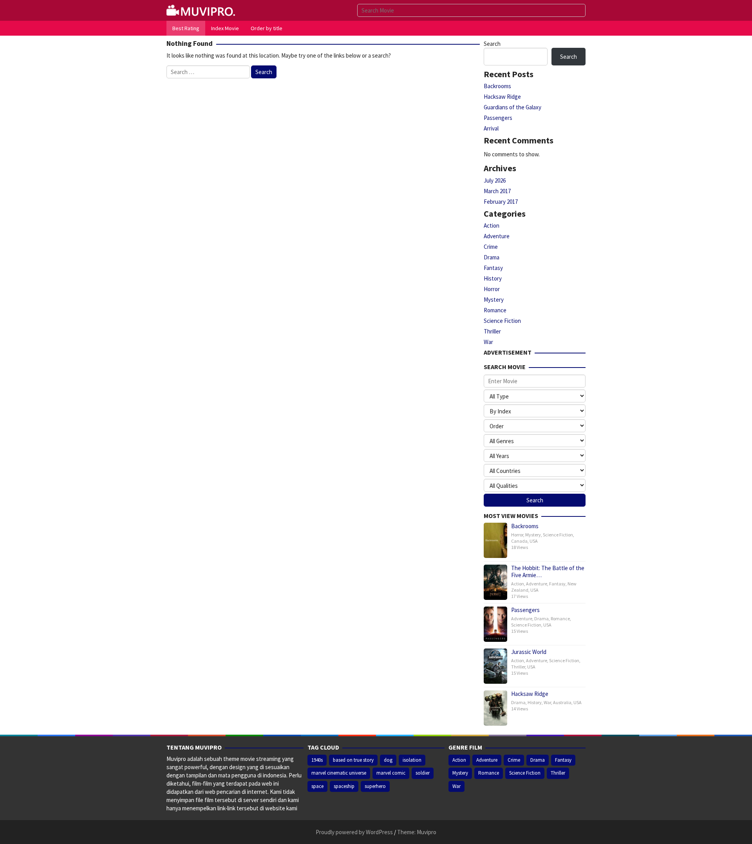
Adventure (497, 236)
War (488, 342)
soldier (423, 773)
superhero (375, 786)
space (317, 786)
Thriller (492, 331)
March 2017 (497, 191)
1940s (317, 760)
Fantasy (493, 268)
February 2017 (501, 201)
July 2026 (495, 180)
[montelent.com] (201, 9)
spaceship (344, 786)
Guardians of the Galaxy (512, 107)
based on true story (353, 760)
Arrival (491, 128)
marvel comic (390, 773)
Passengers (498, 117)
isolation (412, 760)
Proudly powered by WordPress (354, 832)
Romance (495, 310)
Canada (519, 541)
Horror (492, 289)
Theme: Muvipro (416, 832)
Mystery (494, 299)
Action (491, 225)
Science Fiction (502, 320)
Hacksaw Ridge (502, 96)
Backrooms (497, 86)
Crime (491, 246)
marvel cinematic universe (338, 773)
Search (492, 43)
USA (534, 541)
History (493, 278)
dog (388, 760)
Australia (562, 702)
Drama (491, 257)
